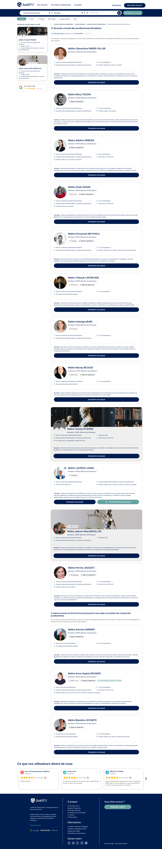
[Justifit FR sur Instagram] (82, 843)
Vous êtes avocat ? (134, 5)
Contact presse (72, 817)
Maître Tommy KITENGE (80, 429)
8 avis (74, 241)
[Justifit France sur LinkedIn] (74, 843)
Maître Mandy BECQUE (80, 367)
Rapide (42, 19)
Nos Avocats (42, 5)
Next (146, 778)
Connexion (116, 5)
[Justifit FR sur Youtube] (86, 843)
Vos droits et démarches (61, 5)
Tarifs (32, 19)
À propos (78, 5)
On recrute (71, 815)
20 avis (74, 475)
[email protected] (35, 825)
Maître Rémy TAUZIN (79, 94)
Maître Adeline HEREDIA (81, 140)
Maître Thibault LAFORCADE (83, 277)
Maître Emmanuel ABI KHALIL (84, 233)
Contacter (96, 82)
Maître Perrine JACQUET (81, 567)
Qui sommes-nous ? (74, 806)
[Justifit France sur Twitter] (78, 843)
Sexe (75, 19)
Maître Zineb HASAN (79, 187)
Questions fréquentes (74, 808)
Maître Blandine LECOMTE (82, 720)
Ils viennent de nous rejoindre (77, 812)
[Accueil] (52, 24)
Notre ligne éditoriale (74, 810)
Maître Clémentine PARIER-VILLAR (86, 48)
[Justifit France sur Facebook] (69, 843)
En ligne (53, 19)
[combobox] (35, 13)
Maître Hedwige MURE (80, 321)
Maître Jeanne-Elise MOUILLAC (84, 531)
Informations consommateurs (76, 833)
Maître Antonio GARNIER (81, 629)
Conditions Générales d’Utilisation (78, 826)
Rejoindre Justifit (118, 807)
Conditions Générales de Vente (77, 829)
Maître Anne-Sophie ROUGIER (84, 673)
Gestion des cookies (74, 831)
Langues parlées (64, 19)
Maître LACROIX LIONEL (81, 468)
